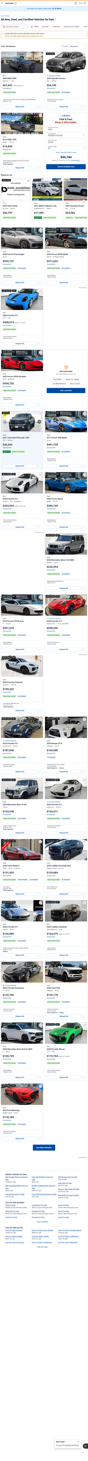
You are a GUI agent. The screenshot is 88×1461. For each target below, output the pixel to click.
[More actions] (39, 106)
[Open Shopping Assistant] (85, 1446)
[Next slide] (84, 202)
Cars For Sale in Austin (40, 1236)
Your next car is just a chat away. (44, 9)
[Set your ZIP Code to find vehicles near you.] (56, 19)
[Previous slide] (4, 202)
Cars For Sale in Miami (13, 1230)
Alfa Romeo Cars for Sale (67, 1177)
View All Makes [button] (42, 1222)
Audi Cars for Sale (65, 1183)
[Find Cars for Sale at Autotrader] (11, 3)
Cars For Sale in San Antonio (42, 1230)
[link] (66, 92)
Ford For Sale (10, 1205)
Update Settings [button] (75, 160)
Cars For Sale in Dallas (13, 1236)
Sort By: (66, 46)
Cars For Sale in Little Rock (68, 1236)
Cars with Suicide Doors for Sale (44, 1194)
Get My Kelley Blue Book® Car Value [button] (66, 152)
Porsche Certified (54, 618)
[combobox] (14, 26)
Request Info (20, 106)
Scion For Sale (63, 1211)
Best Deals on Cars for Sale (68, 1195)
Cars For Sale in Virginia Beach (69, 1230)
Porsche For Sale (38, 1211)
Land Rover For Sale (39, 1205)
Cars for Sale (5, 16)
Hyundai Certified (54, 76)
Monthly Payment (53, 127)
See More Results (44, 1147)
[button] (75, 3)
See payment (7, 88)
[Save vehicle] (40, 54)
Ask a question (66, 390)
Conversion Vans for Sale (14, 1194)
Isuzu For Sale (63, 1205)
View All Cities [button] (42, 1247)
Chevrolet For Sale (12, 1211)
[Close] (78, 1441)
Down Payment (52, 140)
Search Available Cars (66, 167)
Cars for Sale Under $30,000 (68, 1189)
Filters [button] (36, 27)
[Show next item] (39, 422)
